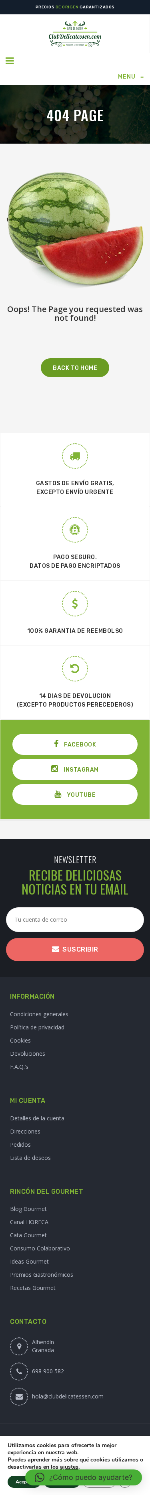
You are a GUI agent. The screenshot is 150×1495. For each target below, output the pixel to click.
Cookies (20, 1040)
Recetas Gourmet (33, 1288)
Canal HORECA (29, 1222)
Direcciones (25, 1131)
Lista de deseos (30, 1157)
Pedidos (20, 1144)
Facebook (79, 744)
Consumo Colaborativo (40, 1248)
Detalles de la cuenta (37, 1118)
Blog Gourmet (28, 1209)
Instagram (80, 769)
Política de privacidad (37, 1027)
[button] (83, 1477)
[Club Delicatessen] (75, 33)
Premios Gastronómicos (41, 1274)
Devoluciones (27, 1053)
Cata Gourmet (28, 1235)
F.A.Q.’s (19, 1066)
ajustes (69, 1467)
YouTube (80, 795)
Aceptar (24, 1482)
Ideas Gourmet (29, 1261)
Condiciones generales (39, 1014)
